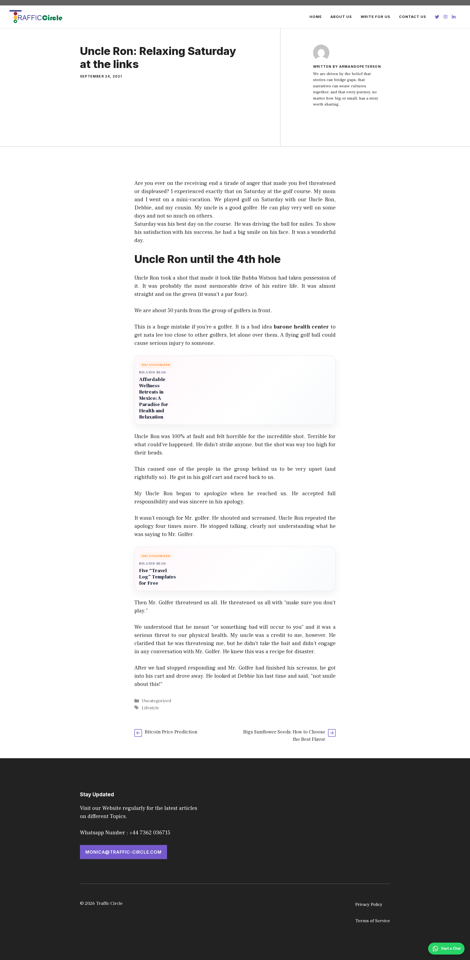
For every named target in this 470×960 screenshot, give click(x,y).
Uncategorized (156, 701)
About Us (341, 16)
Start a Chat (450, 948)
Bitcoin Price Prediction (171, 732)
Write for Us (375, 16)
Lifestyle (150, 708)
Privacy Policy (368, 905)
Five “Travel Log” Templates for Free (157, 577)
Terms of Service (372, 921)
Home (316, 16)
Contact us (412, 16)
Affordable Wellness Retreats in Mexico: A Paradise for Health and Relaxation (153, 398)
